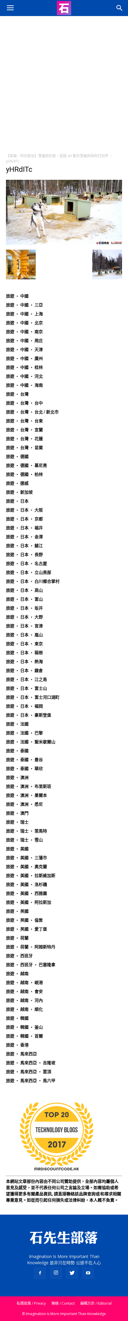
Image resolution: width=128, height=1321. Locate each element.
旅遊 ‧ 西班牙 (19, 955)
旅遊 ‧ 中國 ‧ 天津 (24, 349)
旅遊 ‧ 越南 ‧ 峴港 (24, 982)
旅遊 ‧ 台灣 (17, 394)
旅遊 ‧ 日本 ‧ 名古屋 (26, 563)
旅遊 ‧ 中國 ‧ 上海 (24, 313)
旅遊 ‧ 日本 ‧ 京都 (24, 519)
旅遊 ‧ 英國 (17, 911)
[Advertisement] (64, 83)
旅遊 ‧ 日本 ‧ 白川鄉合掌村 (33, 581)
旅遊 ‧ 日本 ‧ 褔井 (24, 527)
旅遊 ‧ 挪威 (17, 483)
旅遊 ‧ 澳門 (17, 813)
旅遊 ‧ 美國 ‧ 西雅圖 (26, 893)
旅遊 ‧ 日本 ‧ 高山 (24, 590)
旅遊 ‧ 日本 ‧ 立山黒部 (28, 572)
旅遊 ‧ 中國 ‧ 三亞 (24, 305)
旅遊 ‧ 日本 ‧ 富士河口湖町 (33, 697)
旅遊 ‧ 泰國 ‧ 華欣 (24, 768)
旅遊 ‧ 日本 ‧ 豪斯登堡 (28, 715)
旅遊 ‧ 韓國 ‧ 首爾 (24, 1036)
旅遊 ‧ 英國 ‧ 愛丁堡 (26, 929)
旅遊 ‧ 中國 (17, 296)
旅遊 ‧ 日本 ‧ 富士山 (26, 688)
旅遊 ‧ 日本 (17, 501)
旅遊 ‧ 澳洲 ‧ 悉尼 (24, 804)
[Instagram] (56, 1273)
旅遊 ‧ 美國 (17, 848)
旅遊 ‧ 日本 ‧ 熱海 (24, 661)
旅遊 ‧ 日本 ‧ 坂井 (24, 608)
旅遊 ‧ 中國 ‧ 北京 (24, 322)
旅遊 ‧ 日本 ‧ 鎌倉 (24, 670)
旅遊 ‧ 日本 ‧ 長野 (24, 554)
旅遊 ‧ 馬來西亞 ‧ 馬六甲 (30, 1080)
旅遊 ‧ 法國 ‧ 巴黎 (24, 732)
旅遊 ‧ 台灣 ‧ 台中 (24, 403)
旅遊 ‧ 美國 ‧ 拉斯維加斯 (30, 875)
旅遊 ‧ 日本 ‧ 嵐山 (24, 634)
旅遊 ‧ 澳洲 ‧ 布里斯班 (28, 786)
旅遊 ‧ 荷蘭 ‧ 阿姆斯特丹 (30, 946)
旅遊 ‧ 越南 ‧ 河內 (24, 1000)
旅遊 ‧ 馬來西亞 (21, 1053)
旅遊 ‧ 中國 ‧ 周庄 (24, 340)
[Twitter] (72, 1273)
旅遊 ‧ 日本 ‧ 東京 (24, 643)
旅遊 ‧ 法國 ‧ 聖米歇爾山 (30, 741)
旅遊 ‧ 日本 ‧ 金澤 (24, 536)
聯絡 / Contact (63, 1303)
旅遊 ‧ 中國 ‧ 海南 (24, 385)
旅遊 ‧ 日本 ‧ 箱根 (24, 652)
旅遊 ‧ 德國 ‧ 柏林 (24, 474)
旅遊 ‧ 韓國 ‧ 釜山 (24, 1027)
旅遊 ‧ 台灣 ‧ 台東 (24, 420)
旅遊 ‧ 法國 (17, 724)
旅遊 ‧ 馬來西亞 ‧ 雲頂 (28, 1071)
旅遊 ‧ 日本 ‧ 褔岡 (24, 706)
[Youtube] (88, 1273)
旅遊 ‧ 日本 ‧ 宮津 (24, 626)
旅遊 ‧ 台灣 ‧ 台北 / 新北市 (32, 412)
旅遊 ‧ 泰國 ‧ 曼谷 (24, 759)
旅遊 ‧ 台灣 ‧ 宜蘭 (24, 429)
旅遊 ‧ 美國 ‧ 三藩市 (26, 857)
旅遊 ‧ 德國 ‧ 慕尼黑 (26, 465)
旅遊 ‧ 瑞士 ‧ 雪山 (24, 839)
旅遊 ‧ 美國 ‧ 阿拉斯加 (28, 902)
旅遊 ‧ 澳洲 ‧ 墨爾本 (26, 795)
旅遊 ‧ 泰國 (17, 750)
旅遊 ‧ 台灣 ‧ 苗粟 (24, 447)
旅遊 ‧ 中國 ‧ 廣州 (24, 358)
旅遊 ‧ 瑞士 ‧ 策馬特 (26, 831)
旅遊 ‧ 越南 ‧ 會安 (24, 991)
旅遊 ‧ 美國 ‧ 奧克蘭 (26, 866)
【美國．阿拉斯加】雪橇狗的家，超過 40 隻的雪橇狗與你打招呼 (57, 155)
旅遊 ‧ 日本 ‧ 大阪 (24, 510)
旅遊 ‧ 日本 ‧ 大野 (24, 617)
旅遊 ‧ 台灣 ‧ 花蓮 (24, 438)
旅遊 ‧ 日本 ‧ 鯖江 (24, 545)
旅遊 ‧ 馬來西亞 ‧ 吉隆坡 (30, 1062)
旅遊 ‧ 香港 (17, 1045)
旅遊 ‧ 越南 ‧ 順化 (24, 1009)
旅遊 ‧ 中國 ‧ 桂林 (24, 367)
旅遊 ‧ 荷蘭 (17, 938)
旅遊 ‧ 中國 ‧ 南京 (24, 331)
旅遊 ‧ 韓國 (17, 1018)
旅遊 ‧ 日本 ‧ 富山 (24, 599)
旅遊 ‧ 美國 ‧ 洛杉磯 (26, 884)
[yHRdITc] (64, 243)
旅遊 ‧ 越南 (17, 973)
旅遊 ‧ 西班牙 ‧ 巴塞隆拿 (30, 964)
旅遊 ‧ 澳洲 (17, 777)
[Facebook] (40, 1273)
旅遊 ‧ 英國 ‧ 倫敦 (24, 920)
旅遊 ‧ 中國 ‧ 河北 (24, 376)
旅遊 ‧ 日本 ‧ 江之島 (26, 679)
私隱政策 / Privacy (31, 1303)
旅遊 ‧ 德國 (17, 456)
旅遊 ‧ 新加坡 (19, 492)
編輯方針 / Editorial (96, 1303)
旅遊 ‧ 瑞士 (17, 822)
